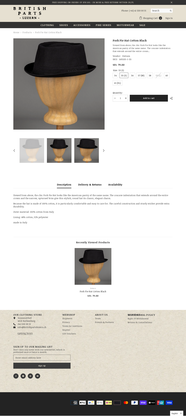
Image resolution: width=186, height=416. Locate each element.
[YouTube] (37, 376)
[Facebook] (16, 376)
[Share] (170, 98)
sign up (42, 365)
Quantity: (118, 92)
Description (64, 184)
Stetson (126, 56)
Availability (115, 184)
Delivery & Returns (89, 184)
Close (171, 2)
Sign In (169, 18)
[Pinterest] (30, 376)
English (175, 413)
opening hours (25, 333)
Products (27, 32)
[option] (59, 84)
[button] (14, 151)
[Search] (162, 11)
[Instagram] (23, 376)
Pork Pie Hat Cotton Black (93, 291)
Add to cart (149, 98)
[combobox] (159, 11)
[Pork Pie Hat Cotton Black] (93, 266)
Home (16, 32)
